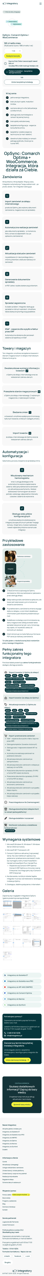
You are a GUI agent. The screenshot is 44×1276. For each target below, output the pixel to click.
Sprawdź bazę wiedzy (22, 1104)
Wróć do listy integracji (12, 12)
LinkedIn (7, 1256)
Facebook (17, 1256)
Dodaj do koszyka (13, 56)
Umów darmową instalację (16, 1060)
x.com (28, 1256)
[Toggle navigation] (40, 3)
